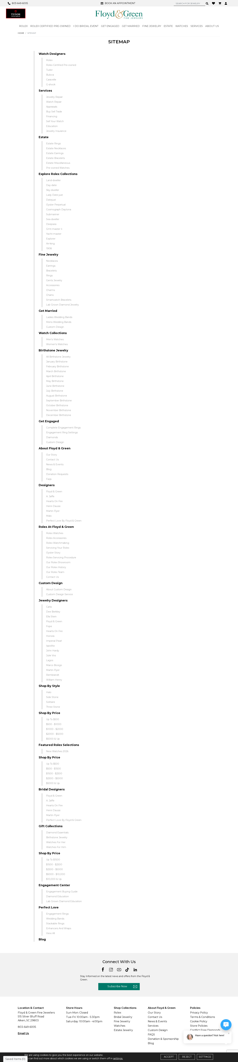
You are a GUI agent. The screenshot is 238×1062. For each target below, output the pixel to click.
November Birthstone (58, 410)
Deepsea (51, 224)
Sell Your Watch (55, 121)
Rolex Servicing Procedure (61, 557)
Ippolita (50, 645)
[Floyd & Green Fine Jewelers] (119, 14)
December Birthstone (58, 415)
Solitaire (50, 702)
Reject (187, 1056)
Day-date (51, 185)
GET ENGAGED (110, 26)
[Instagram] (111, 969)
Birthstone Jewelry (53, 350)
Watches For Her (55, 842)
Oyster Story (53, 552)
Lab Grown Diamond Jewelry (62, 304)
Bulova (50, 74)
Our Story (51, 454)
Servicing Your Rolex (57, 547)
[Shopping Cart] (220, 3)
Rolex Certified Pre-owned (61, 65)
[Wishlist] (214, 3)
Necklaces (52, 260)
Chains (50, 295)
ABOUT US (212, 26)
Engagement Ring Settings (62, 432)
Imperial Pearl (54, 640)
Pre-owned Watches (57, 167)
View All (50, 933)
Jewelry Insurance (56, 131)
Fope (49, 626)
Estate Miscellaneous (58, 163)
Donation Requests (57, 474)
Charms (50, 290)
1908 (49, 248)
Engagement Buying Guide (62, 891)
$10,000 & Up (54, 879)
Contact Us (52, 459)
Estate (44, 137)
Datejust (51, 199)
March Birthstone (56, 371)
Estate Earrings (54, 153)
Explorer (50, 238)
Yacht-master (53, 233)
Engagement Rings (57, 913)
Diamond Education (57, 896)
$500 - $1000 (53, 724)
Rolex (49, 60)
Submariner (52, 214)
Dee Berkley (53, 611)
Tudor (49, 69)
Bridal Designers (52, 789)
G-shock (50, 84)
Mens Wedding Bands (58, 322)
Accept (169, 1056)
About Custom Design (59, 589)
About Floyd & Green (54, 448)
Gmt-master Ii (54, 229)
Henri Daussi (53, 506)
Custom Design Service (59, 594)
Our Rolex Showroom (58, 562)
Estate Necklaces (56, 148)
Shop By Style (49, 686)
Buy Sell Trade (54, 111)
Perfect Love (49, 907)
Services (45, 90)
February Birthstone (57, 366)
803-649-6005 (27, 1026)
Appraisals (51, 106)
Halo (48, 692)
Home (21, 33)
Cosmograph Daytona (58, 209)
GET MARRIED (131, 26)
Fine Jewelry (48, 254)
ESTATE (168, 26)
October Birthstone (57, 405)
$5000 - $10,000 (55, 874)
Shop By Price (49, 713)
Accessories (52, 285)
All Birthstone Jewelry (58, 356)
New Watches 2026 (57, 751)
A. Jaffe (50, 496)
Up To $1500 (53, 859)
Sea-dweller (52, 219)
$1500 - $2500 (54, 773)
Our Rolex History (56, 567)
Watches (119, 1025)
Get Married (48, 311)
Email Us (23, 1033)
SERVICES (197, 26)
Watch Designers (52, 54)
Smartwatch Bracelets (58, 299)
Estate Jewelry (123, 1030)
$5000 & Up (53, 738)
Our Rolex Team (55, 572)
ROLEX (23, 26)
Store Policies (198, 1025)
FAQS (151, 1034)
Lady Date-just (54, 194)
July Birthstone (54, 390)
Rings (49, 275)
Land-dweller (53, 180)
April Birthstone (55, 376)
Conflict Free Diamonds (205, 1030)
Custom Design (55, 326)
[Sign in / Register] (226, 3)
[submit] (207, 3)
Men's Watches (55, 339)
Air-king (50, 243)
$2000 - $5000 (54, 733)
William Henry (54, 679)
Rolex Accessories (56, 538)
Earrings (50, 265)
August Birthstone (56, 395)
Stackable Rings (55, 923)
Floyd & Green (54, 491)
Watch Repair (54, 101)
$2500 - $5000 (54, 778)
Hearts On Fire (54, 501)
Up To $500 (52, 719)
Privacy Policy (199, 1012)
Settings (205, 1056)
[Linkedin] (135, 969)
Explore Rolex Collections (58, 174)
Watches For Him (56, 847)
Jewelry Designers (53, 600)
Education (52, 126)
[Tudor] (15, 13)
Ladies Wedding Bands (59, 317)
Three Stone (53, 706)
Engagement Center (54, 885)
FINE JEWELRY (151, 26)
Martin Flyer (53, 511)
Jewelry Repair (54, 97)
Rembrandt (52, 674)
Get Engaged (49, 421)
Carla (49, 606)
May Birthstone (55, 381)
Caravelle (51, 79)
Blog (48, 469)
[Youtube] (119, 969)
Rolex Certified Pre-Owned (50, 26)
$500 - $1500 (53, 768)
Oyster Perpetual (56, 204)
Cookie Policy (198, 1021)
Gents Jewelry (54, 280)
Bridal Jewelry (123, 1017)
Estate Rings (53, 143)
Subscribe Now (117, 986)
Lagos (49, 660)
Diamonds (52, 437)
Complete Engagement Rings (63, 427)
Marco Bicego (54, 665)
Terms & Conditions (202, 1017)
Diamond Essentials (57, 832)
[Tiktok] (127, 969)
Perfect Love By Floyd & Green (63, 520)
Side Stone (52, 697)
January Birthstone (57, 361)
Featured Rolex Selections (59, 745)
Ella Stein (51, 616)
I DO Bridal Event (85, 26)
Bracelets (51, 270)
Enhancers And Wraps (58, 928)
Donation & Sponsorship (163, 1038)
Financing (51, 116)
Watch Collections (53, 333)
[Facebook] (103, 969)
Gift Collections (50, 826)
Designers (47, 485)
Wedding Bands (55, 918)
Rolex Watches (54, 533)
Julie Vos (51, 655)
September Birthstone (59, 400)
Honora (50, 636)
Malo (49, 515)
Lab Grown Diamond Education (64, 901)
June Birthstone (55, 385)
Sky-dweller (52, 190)
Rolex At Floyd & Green (56, 527)
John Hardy (52, 650)
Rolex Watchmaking (57, 542)
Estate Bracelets (55, 158)
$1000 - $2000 (54, 729)
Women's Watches (57, 344)
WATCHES (181, 26)
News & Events (54, 464)
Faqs (48, 479)
